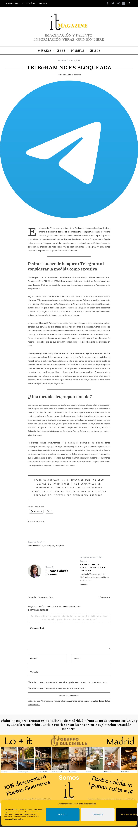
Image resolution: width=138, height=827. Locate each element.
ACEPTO (63, 814)
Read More (84, 585)
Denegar (98, 814)
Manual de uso (12, 3)
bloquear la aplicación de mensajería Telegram (68, 231)
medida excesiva (35, 545)
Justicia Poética (28, 3)
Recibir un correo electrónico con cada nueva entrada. (57, 688)
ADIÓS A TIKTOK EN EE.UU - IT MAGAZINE (59, 606)
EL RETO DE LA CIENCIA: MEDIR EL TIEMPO (93, 567)
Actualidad (62, 60)
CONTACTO (43, 3)
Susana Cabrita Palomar (70, 74)
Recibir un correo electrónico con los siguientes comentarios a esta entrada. (68, 682)
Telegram (59, 545)
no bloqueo (49, 545)
